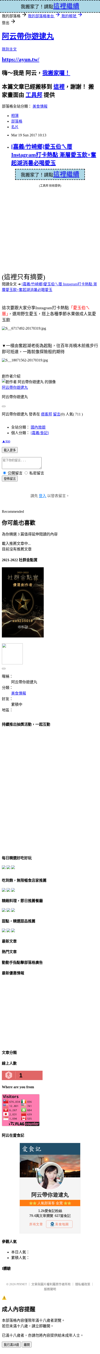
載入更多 (10, 450)
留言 (56, 414)
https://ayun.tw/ (20, 59)
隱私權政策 (82, 1284)
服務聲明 (50, 1289)
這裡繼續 (66, 174)
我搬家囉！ (56, 73)
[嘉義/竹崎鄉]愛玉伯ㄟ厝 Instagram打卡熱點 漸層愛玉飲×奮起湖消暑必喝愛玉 (53, 155)
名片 (15, 127)
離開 (27, 1345)
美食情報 (40, 106)
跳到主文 (9, 49)
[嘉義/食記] (40, 433)
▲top (6, 441)
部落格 (16, 121)
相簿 (15, 116)
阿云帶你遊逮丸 (28, 36)
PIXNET (22, 1284)
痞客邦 (46, 414)
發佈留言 (10, 478)
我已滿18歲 (11, 1345)
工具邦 (34, 95)
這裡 (59, 87)
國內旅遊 (38, 427)
